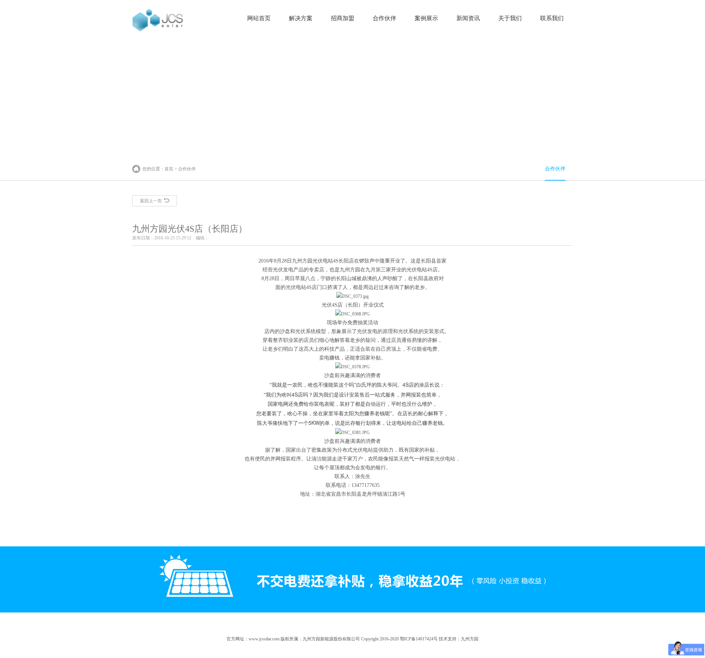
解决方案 (300, 18)
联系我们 (552, 18)
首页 (168, 168)
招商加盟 (342, 18)
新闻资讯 (468, 18)
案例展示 (426, 18)
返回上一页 (151, 200)
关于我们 (510, 18)
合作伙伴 (384, 18)
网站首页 (259, 18)
